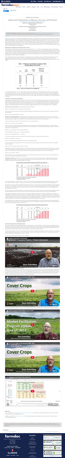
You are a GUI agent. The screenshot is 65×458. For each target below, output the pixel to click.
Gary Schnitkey (23, 21)
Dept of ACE (7, 447)
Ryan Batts (34, 21)
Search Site (32, 438)
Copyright (8, 455)
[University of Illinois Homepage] (12, 451)
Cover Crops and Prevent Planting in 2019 (52, 431)
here (51, 104)
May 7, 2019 (35, 49)
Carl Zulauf (32, 25)
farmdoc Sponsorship (32, 456)
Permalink (8, 35)
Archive (32, 437)
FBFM (12, 447)
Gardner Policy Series (32, 444)
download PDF (13, 10)
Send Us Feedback (12, 443)
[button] (4, 11)
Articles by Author (32, 439)
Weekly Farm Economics (32, 443)
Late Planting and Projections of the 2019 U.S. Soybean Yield (23, 412)
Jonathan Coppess (41, 21)
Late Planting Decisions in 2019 (19, 416)
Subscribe (32, 455)
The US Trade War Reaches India (11, 431)
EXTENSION (17, 447)
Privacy (17, 455)
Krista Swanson (29, 21)
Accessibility (13, 455)
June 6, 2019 (18, 91)
